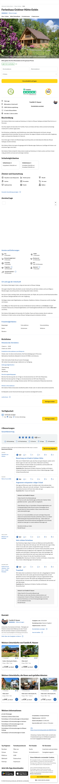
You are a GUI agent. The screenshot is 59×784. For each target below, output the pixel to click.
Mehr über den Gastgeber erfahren (11, 636)
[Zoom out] (55, 205)
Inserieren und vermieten (49, 749)
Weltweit (4, 758)
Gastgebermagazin (48, 752)
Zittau (6, 305)
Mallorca (4, 755)
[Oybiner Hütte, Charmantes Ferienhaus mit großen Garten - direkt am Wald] (29, 38)
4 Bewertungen (12, 13)
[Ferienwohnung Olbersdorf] (29, 684)
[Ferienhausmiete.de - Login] (50, 2)
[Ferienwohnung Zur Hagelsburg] (48, 684)
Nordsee (4, 749)
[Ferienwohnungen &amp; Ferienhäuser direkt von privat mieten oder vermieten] (2, 2)
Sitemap (4, 761)
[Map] (29, 224)
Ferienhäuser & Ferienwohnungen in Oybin (13, 732)
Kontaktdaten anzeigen (37, 106)
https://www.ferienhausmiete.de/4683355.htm (43, 730)
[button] (53, 2)
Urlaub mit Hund (44, 715)
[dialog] (43, 768)
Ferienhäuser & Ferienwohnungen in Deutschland (15, 719)
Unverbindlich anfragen (29, 81)
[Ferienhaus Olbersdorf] (10, 684)
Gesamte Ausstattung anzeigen (10, 192)
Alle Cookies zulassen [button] (43, 776)
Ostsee (4, 752)
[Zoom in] (55, 202)
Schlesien (46, 305)
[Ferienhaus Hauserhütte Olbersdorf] (29, 651)
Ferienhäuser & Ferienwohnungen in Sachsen (14, 721)
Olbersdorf (53, 307)
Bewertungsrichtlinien (7, 449)
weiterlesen (5, 397)
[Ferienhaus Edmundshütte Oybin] (10, 651)
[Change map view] (3, 203)
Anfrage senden (50, 401)
